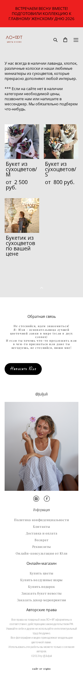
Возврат (41, 540)
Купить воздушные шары (41, 580)
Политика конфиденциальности (41, 520)
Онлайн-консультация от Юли (41, 553)
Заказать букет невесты (41, 593)
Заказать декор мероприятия (41, 600)
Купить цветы (41, 573)
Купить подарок (41, 587)
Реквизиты (41, 547)
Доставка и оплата (41, 533)
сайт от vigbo (41, 669)
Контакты (41, 527)
